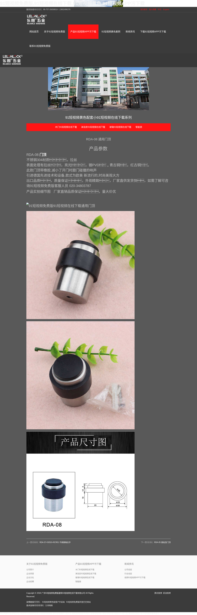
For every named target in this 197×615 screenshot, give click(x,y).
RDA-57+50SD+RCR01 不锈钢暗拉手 (55, 542)
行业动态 (128, 574)
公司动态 (128, 569)
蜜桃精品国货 (134, 613)
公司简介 (30, 569)
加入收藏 (152, 9)
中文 (159, 9)
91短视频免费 (32, 613)
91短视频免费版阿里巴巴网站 (78, 602)
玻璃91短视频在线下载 (120, 127)
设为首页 (143, 9)
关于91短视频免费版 (36, 564)
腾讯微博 (158, 593)
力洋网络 (49, 605)
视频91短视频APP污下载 (134, 577)
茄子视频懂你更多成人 (149, 613)
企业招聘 (30, 581)
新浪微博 (167, 593)
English (166, 9)
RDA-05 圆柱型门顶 (162, 542)
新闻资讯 (129, 564)
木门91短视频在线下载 (66, 127)
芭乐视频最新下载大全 (62, 613)
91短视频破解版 (45, 613)
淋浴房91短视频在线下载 (93, 127)
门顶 (43, 155)
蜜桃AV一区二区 (121, 613)
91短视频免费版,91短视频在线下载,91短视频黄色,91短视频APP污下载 (72, 3)
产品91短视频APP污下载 (88, 564)
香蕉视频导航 (96, 613)
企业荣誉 (30, 574)
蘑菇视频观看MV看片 (81, 613)
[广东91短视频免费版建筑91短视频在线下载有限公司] (37, 19)
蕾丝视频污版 (108, 613)
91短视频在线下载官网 (16, 613)
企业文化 (30, 577)
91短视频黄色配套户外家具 (53, 602)
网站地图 (3, 613)
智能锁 (139, 127)
